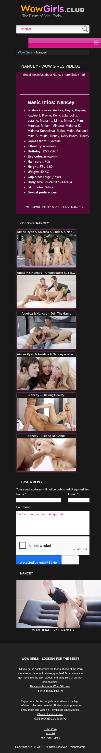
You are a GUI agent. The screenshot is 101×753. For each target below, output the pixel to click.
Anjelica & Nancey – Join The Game (46, 313)
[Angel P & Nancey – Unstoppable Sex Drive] (46, 291)
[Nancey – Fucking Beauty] (46, 414)
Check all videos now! (50, 714)
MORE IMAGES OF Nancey (53, 630)
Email (72, 494)
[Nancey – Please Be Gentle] (46, 454)
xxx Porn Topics (50, 737)
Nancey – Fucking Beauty (46, 395)
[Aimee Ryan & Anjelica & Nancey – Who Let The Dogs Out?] (46, 373)
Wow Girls (25, 52)
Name (20, 494)
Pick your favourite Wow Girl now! (50, 686)
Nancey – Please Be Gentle (46, 436)
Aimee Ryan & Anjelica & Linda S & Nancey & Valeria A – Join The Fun (46, 232)
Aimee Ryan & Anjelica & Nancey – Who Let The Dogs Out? (46, 354)
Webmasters (78, 746)
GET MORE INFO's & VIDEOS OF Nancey (55, 207)
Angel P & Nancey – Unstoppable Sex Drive (46, 273)
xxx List (50, 733)
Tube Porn (50, 729)
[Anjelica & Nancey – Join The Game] (46, 332)
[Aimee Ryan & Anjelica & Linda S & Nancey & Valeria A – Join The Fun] (46, 250)
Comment (23, 507)
